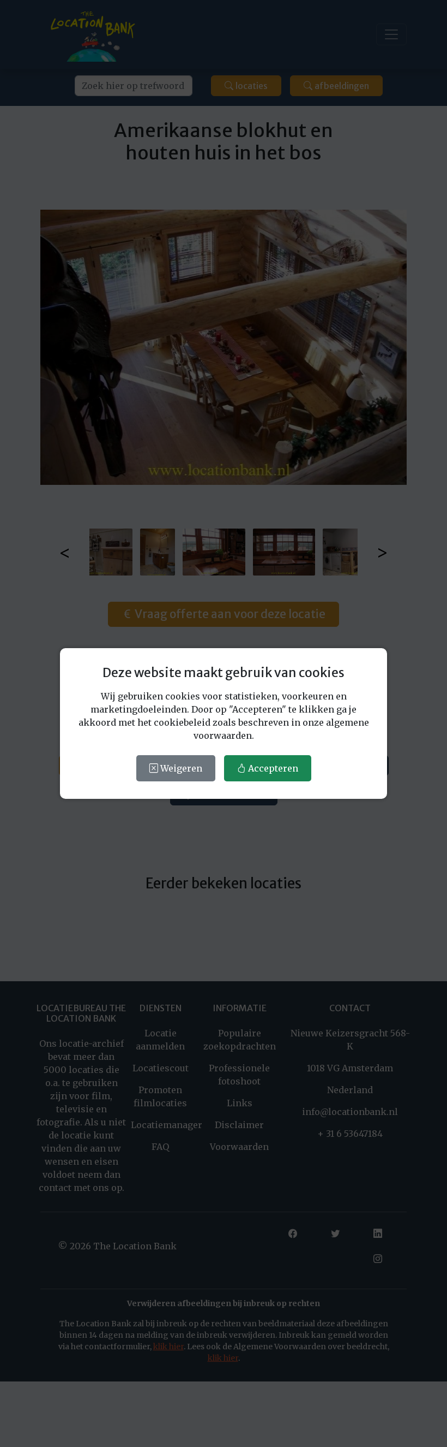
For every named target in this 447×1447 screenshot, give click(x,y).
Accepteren (272, 768)
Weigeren (180, 768)
